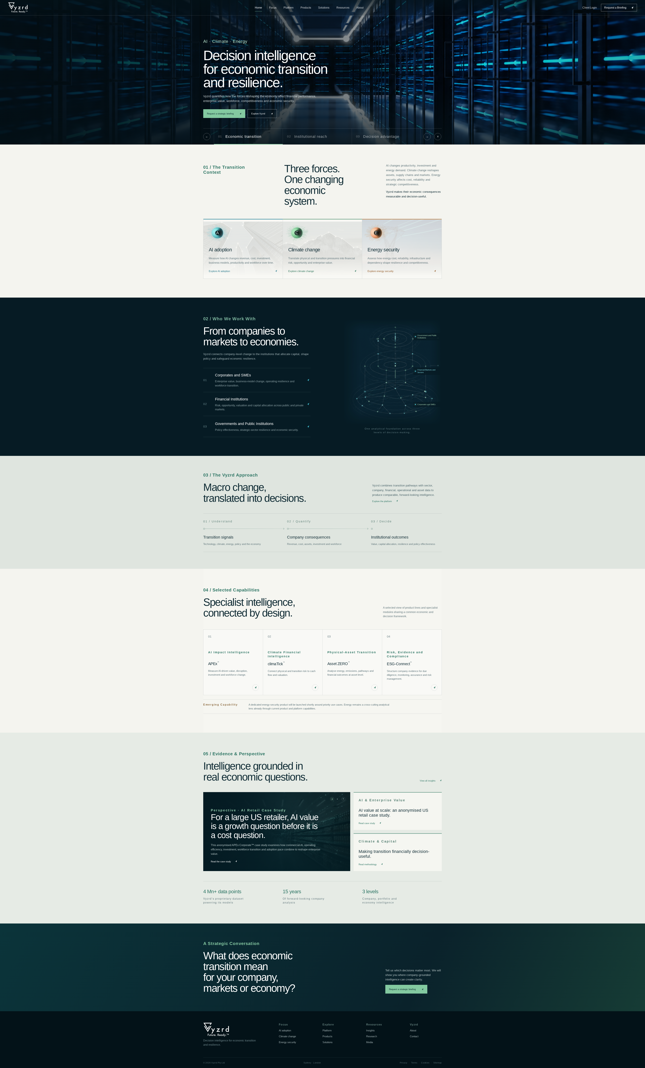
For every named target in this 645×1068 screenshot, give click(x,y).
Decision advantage (377, 136)
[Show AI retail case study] (332, 799)
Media (369, 1042)
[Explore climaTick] (315, 687)
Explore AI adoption (219, 271)
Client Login (589, 7)
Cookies (425, 1063)
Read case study (367, 823)
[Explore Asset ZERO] (374, 687)
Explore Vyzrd (258, 113)
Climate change (287, 1036)
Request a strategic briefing (220, 113)
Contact (414, 1036)
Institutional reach (307, 136)
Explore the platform (382, 501)
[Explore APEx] (255, 687)
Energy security (287, 1042)
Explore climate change (301, 271)
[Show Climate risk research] (337, 799)
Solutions (323, 7)
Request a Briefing (615, 7)
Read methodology (368, 864)
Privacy (403, 1063)
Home (258, 7)
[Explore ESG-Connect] (434, 687)
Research (371, 1036)
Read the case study (221, 863)
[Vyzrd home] (18, 7)
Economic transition (240, 136)
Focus (272, 7)
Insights (370, 1030)
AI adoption (285, 1030)
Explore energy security (381, 271)
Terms (414, 1063)
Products (305, 7)
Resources (342, 7)
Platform (288, 7)
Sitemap (437, 1063)
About (359, 7)
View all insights (428, 780)
